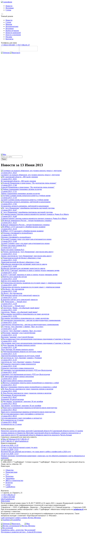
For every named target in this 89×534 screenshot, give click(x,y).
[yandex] (10, 526)
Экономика (10, 478)
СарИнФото (10, 487)
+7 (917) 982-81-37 (22, 45)
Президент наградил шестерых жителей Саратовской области (25, 431)
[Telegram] (5, 53)
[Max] (3, 154)
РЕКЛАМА (5, 501)
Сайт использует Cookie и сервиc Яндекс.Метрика (21, 518)
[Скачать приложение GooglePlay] (28, 51)
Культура (9, 483)
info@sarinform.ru (21, 441)
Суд (7, 474)
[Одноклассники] (44, 152)
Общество (10, 470)
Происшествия (11, 472)
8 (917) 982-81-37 (22, 439)
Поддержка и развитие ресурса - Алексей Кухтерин (21, 532)
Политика (9, 476)
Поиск (4, 159)
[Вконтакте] (15, 53)
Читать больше (66, 435)
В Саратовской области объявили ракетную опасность (38, 435)
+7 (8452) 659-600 (8, 45)
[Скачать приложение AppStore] (10, 51)
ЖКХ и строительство (14, 480)
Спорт (8, 485)
